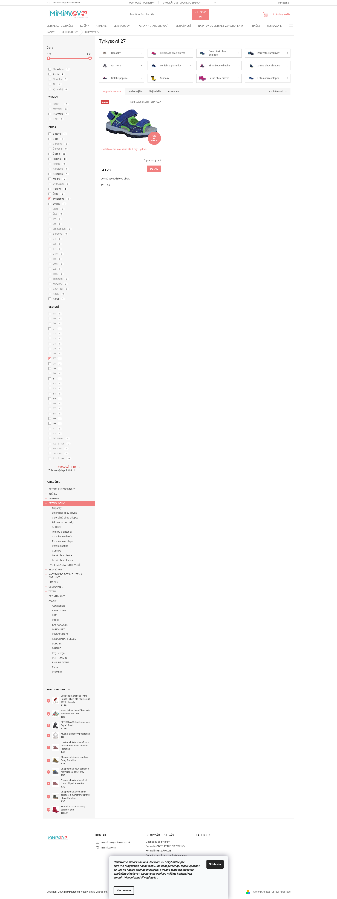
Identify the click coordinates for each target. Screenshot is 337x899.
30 (57, 373)
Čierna (59, 153)
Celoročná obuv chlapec (65, 517)
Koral (58, 298)
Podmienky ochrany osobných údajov (166, 855)
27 (57, 358)
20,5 (57, 263)
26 (57, 353)
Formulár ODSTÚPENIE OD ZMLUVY (181, 2)
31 (57, 378)
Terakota (60, 278)
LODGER (60, 104)
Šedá (58, 193)
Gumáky (56, 550)
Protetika (60, 114)
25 (57, 348)
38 (57, 413)
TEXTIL (52, 591)
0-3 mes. (60, 453)
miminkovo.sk (108, 847)
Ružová (59, 188)
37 (57, 408)
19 (57, 218)
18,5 (57, 273)
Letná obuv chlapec (62, 560)
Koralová (60, 168)
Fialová (59, 158)
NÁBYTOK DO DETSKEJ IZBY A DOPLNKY (65, 576)
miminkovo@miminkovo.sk (115, 842)
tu (155, 877)
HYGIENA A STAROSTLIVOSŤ (64, 565)
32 (57, 243)
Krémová (60, 173)
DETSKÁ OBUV (56, 503)
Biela (58, 138)
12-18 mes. (61, 458)
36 (57, 403)
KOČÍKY (52, 494)
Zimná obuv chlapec (63, 541)
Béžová (59, 133)
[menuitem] (60, 26)
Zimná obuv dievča (62, 536)
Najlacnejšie (135, 91)
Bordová (60, 143)
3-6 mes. (60, 448)
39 (57, 418)
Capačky (57, 508)
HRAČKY (53, 582)
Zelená (59, 203)
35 (57, 398)
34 (57, 238)
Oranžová (60, 183)
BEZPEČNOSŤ (56, 569)
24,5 (57, 253)
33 (57, 388)
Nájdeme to (200, 14)
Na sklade (60, 69)
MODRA (59, 283)
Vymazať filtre (67, 466)
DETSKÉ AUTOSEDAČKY (61, 489)
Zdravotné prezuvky (63, 522)
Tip (57, 84)
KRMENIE (53, 498)
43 (57, 433)
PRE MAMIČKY (56, 596)
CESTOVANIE (55, 586)
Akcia (58, 74)
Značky (52, 601)
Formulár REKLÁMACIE (158, 850)
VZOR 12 (60, 288)
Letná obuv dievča (62, 555)
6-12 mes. (60, 438)
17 (57, 248)
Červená (60, 148)
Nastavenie (124, 890)
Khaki (58, 293)
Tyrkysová (61, 198)
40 (57, 423)
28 (57, 363)
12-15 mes (61, 443)
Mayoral (60, 109)
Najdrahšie (155, 91)
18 (57, 258)
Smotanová (61, 228)
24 (57, 343)
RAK (57, 119)
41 (57, 428)
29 (57, 368)
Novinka (59, 79)
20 (57, 223)
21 (57, 328)
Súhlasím (215, 864)
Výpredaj (60, 89)
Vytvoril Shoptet (261, 891)
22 (57, 268)
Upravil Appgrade (281, 891)
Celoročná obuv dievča (64, 512)
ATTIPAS (56, 527)
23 (57, 338)
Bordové (60, 233)
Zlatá (58, 208)
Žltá (57, 213)
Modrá (59, 178)
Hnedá (59, 163)
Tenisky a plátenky (62, 531)
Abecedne (173, 91)
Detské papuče (60, 545)
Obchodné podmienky (142, 2)
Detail (154, 168)
